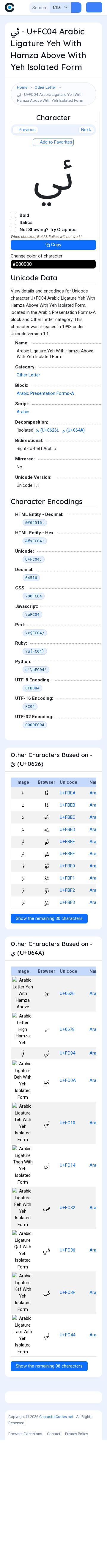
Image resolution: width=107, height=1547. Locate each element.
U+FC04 (67, 1053)
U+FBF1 (67, 878)
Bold (24, 215)
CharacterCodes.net (56, 1416)
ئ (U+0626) (47, 430)
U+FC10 (67, 1122)
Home (22, 87)
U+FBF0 (67, 866)
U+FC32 (67, 1207)
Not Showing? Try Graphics (48, 229)
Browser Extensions (25, 1434)
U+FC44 (67, 1335)
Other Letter (45, 87)
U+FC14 (67, 1165)
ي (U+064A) (73, 430)
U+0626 (67, 993)
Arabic (23, 411)
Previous (27, 129)
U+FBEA (67, 793)
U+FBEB (67, 805)
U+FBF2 (67, 890)
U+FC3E (67, 1292)
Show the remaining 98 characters (49, 1366)
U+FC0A (68, 1080)
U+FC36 (67, 1250)
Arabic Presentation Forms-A (45, 393)
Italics (26, 222)
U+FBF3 (67, 902)
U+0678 (67, 1029)
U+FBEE (67, 841)
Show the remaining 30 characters (49, 918)
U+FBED (67, 829)
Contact (53, 1434)
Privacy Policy (76, 1434)
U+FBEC (67, 817)
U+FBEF (67, 853)
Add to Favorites (55, 142)
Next (85, 129)
